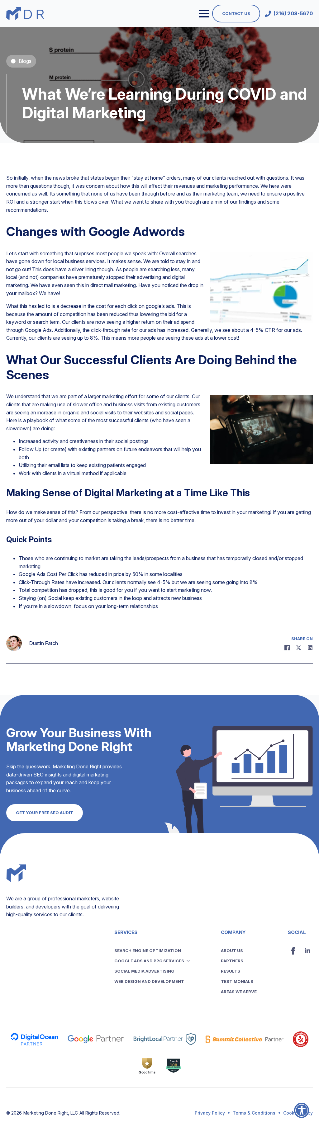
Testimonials (237, 981)
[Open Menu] (204, 14)
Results (230, 971)
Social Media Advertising (144, 971)
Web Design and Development (149, 981)
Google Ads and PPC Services (149, 960)
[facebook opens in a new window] (293, 951)
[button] (301, 1114)
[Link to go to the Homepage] (25, 14)
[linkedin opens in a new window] (307, 951)
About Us (232, 950)
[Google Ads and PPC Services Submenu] (190, 961)
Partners (232, 960)
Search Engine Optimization (147, 950)
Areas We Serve (239, 991)
